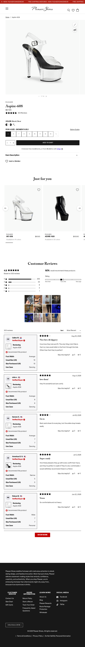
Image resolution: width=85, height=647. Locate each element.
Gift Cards (9, 605)
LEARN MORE (45, 592)
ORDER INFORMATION (29, 593)
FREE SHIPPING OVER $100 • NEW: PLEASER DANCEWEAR (44, 2)
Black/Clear (7, 124)
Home (7, 17)
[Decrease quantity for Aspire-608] (7, 142)
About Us (43, 597)
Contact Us (10, 598)
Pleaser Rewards (45, 603)
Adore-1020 (50, 236)
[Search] (68, 10)
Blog (41, 600)
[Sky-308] (23, 208)
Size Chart (9, 602)
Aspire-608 (17, 348)
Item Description (12, 155)
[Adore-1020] (62, 208)
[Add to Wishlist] (38, 189)
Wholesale (43, 612)
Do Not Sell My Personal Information (58, 636)
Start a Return (28, 602)
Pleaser (9, 234)
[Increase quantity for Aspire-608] (13, 142)
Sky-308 (9, 236)
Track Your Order (29, 605)
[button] (16, 113)
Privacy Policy (38, 636)
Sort (62, 330)
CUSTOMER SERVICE (12, 593)
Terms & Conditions (24, 636)
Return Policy (27, 598)
